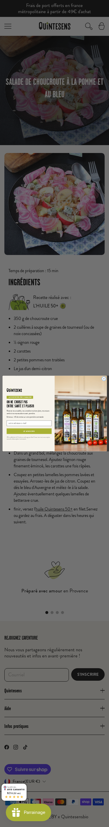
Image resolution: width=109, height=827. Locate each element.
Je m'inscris (29, 431)
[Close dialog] (104, 379)
